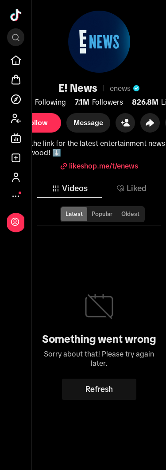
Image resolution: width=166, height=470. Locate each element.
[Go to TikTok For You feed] (16, 15)
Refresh (99, 389)
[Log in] (15, 222)
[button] (125, 123)
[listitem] (16, 60)
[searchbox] (15, 37)
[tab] (69, 188)
